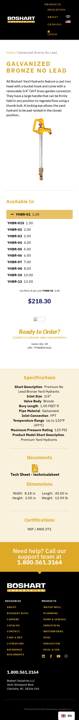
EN (70, 716)
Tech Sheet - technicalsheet (35, 474)
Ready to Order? (39, 331)
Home (10, 53)
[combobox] (66, 716)
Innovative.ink (64, 709)
